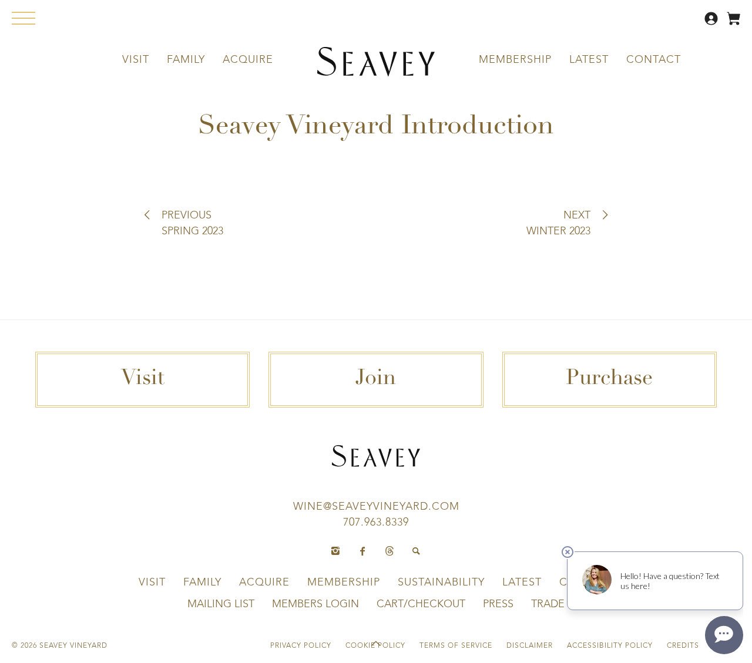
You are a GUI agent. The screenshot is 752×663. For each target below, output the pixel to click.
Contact (653, 60)
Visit (135, 60)
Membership (515, 60)
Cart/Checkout (421, 604)
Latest (589, 60)
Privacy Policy (300, 645)
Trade (548, 604)
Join (375, 379)
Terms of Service (455, 645)
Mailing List (220, 604)
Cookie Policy (375, 645)
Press (498, 604)
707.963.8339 (376, 522)
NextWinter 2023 (558, 223)
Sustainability (441, 582)
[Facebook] (362, 551)
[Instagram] (335, 551)
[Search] (416, 551)
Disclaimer (529, 645)
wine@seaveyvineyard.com (376, 507)
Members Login (315, 604)
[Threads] (389, 551)
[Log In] (712, 23)
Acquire (248, 60)
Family (186, 60)
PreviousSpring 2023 (192, 223)
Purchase (609, 379)
